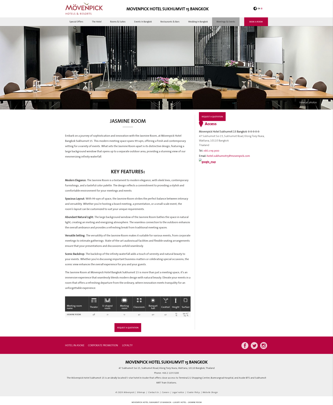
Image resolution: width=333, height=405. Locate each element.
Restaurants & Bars (170, 21)
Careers (165, 392)
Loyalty (127, 345)
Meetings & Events (225, 21)
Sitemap (141, 392)
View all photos (308, 102)
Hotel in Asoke (74, 345)
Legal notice (178, 392)
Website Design (210, 392)
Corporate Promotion (103, 345)
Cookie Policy (193, 392)
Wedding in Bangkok (198, 21)
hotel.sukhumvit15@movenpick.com (228, 155)
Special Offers (76, 21)
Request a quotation (127, 327)
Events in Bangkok (143, 21)
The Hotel (96, 21)
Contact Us (153, 392)
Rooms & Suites (118, 21)
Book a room (256, 21)
